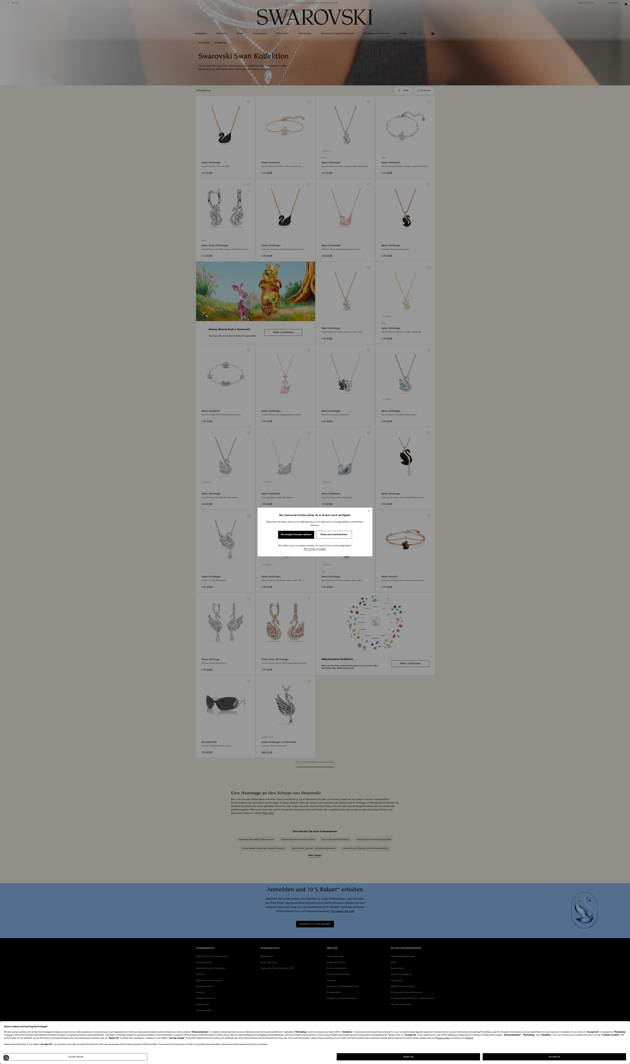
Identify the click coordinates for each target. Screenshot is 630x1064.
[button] (369, 511)
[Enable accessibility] (6, 1058)
